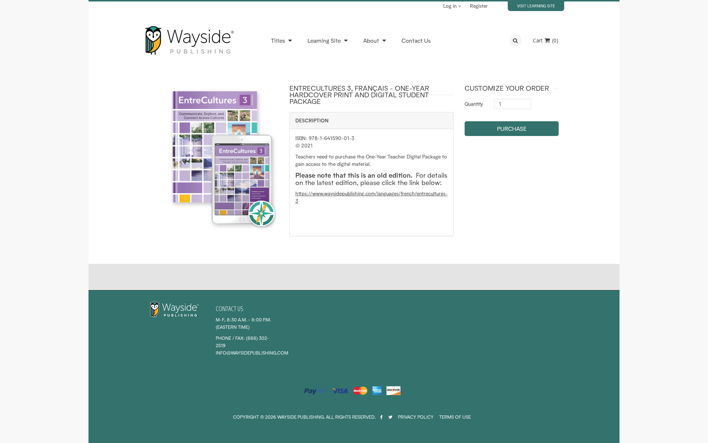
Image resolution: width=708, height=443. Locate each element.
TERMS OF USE (455, 417)
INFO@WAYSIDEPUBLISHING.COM (252, 353)
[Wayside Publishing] (189, 40)
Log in (450, 6)
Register (479, 6)
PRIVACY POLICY (416, 417)
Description (312, 120)
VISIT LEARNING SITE (536, 6)
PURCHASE (512, 128)
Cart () (545, 40)
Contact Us (416, 40)
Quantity (474, 104)
